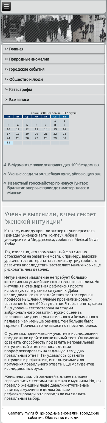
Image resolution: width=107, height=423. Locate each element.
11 (17, 129)
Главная (16, 49)
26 (27, 138)
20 (36, 133)
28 (45, 138)
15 (55, 129)
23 (64, 133)
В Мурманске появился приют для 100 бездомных (53, 165)
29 (55, 138)
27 (36, 138)
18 (17, 133)
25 (17, 138)
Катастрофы (20, 89)
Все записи (19, 99)
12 (27, 129)
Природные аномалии (29, 59)
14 (45, 129)
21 (45, 133)
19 (27, 133)
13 (36, 129)
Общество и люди (26, 79)
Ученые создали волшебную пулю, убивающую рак (54, 174)
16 (64, 129)
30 (64, 138)
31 (8, 142)
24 (8, 138)
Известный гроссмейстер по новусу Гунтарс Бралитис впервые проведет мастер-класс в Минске (48, 188)
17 (8, 133)
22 (55, 133)
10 (8, 129)
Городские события (26, 69)
